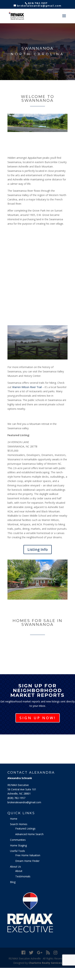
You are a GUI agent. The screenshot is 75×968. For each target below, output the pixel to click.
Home (13, 818)
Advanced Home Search (29, 834)
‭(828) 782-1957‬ (16, 798)
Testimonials (22, 876)
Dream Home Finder (27, 861)
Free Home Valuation (27, 855)
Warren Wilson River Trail (27, 387)
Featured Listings (25, 828)
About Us (15, 866)
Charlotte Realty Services (45, 963)
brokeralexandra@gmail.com (24, 802)
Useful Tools (17, 851)
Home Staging (18, 845)
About (18, 871)
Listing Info (37, 549)
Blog (12, 882)
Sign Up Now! (37, 717)
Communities (18, 839)
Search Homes (18, 824)
